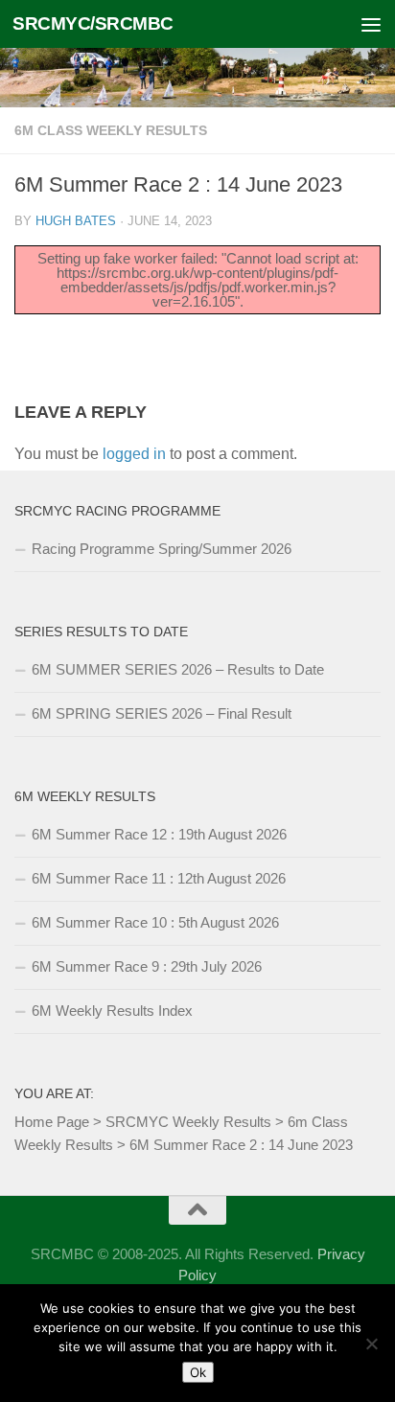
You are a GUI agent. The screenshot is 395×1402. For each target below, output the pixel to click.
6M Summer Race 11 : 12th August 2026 (159, 878)
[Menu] (371, 24)
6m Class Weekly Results (110, 130)
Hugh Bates (75, 221)
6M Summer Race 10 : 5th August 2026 (155, 922)
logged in (134, 454)
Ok (198, 1372)
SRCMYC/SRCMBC (93, 23)
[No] (371, 1343)
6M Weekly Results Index (112, 1010)
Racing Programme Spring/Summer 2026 (161, 548)
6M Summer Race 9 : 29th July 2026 (147, 966)
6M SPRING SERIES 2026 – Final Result (161, 713)
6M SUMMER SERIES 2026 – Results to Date (178, 669)
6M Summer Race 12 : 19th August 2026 (159, 834)
